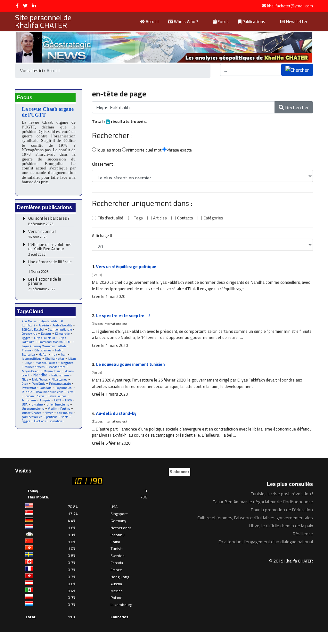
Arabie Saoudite (62, 325)
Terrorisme (29, 400)
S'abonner (179, 471)
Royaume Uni (63, 387)
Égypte (26, 421)
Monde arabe (56, 367)
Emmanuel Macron (50, 342)
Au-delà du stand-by (116, 413)
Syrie (40, 396)
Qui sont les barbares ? (48, 221)
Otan (25, 383)
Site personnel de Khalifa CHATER (43, 21)
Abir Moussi (29, 321)
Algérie (44, 325)
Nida (25, 379)
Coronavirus (29, 333)
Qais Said (46, 387)
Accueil (152, 21)
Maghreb (67, 363)
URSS (68, 400)
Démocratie (62, 333)
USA (25, 404)
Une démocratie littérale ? (50, 267)
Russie (27, 392)
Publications (253, 21)
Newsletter (296, 21)
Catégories (213, 218)
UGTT (57, 400)
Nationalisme (60, 375)
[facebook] (17, 6)
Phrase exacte (179, 150)
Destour (46, 333)
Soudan (29, 396)
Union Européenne (57, 404)
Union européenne (33, 408)
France (26, 350)
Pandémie (38, 383)
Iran (64, 354)
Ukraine (37, 404)
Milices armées (35, 367)
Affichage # (102, 236)
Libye (28, 363)
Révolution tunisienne (49, 392)
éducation (56, 421)
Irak (54, 354)
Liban (72, 358)
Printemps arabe (60, 383)
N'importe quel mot (143, 150)
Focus (223, 21)
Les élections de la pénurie (44, 284)
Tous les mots (108, 150)
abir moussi (65, 412)
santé (64, 417)
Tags (138, 218)
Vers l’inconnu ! (42, 234)
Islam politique (31, 358)
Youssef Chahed (31, 412)
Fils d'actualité (110, 218)
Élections (40, 421)
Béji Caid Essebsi (33, 329)
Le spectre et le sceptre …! (123, 315)
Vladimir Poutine (59, 408)
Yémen (49, 412)
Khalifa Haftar (54, 358)
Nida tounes (59, 379)
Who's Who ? (185, 21)
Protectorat (29, 387)
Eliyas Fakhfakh (44, 338)
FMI (68, 342)
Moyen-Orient (52, 371)
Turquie (45, 400)
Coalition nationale (60, 329)
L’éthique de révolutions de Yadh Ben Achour (49, 249)
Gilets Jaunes (43, 350)
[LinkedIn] (34, 6)
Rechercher (296, 107)
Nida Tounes (40, 379)
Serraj (71, 392)
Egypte (26, 338)
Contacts (185, 218)
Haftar (43, 354)
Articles (160, 218)
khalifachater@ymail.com (290, 6)
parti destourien (32, 417)
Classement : (103, 164)
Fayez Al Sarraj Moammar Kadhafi (44, 346)
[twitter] (25, 6)
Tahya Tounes (57, 396)
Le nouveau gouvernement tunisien (130, 364)
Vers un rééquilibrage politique (126, 266)
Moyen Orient (31, 371)
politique (51, 417)
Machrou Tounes (46, 362)
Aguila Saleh (49, 321)
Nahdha (40, 375)
